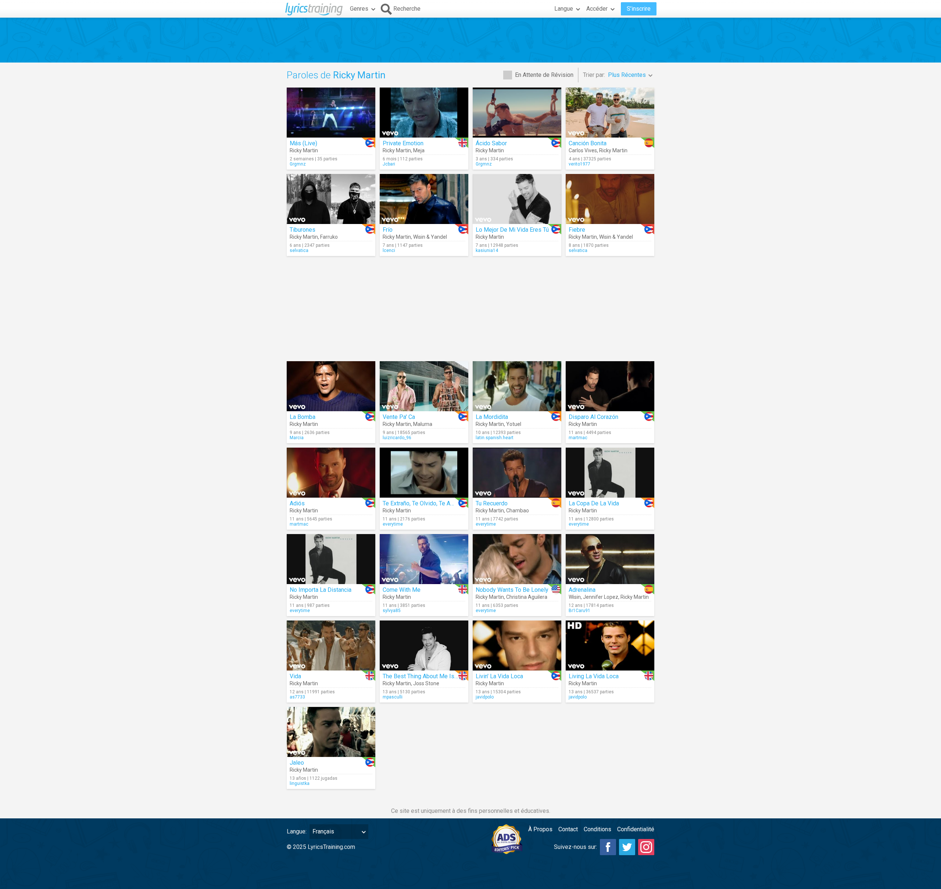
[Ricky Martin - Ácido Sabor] (517, 113)
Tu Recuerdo (492, 503)
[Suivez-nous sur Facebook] (608, 847)
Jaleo (297, 762)
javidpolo (485, 697)
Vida (295, 676)
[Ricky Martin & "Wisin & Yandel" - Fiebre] (610, 199)
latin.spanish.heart (495, 437)
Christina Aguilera (526, 597)
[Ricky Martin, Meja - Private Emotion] (424, 113)
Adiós (297, 503)
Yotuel (513, 424)
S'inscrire (639, 8)
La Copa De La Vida (594, 503)
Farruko (329, 237)
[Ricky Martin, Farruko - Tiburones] (331, 199)
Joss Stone (426, 683)
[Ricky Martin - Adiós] (331, 473)
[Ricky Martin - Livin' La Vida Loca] (517, 645)
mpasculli (392, 697)
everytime (393, 524)
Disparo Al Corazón (593, 416)
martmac (578, 437)
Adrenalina (582, 589)
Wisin (575, 597)
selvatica (299, 250)
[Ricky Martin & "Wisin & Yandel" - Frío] (424, 199)
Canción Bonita (588, 143)
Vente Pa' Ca (399, 416)
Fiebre (577, 229)
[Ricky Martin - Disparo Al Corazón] (610, 386)
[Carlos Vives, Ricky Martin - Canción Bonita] (610, 113)
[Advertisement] (470, 40)
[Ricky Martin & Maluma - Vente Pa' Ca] (424, 386)
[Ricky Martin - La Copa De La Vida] (610, 473)
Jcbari (389, 164)
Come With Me (402, 589)
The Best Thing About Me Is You (424, 676)
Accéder (597, 8)
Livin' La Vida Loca (499, 676)
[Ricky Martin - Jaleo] (331, 732)
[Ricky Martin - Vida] (331, 645)
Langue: (297, 831)
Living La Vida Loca (594, 676)
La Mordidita (492, 416)
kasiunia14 (487, 250)
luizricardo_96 (397, 437)
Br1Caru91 (579, 610)
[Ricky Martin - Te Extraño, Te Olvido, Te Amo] (424, 473)
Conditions (597, 829)
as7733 (297, 697)
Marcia (297, 437)
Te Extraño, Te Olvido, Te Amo (420, 503)
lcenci (389, 250)
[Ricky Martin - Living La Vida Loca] (610, 645)
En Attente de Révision (544, 74)
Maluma (422, 424)
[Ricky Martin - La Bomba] (331, 386)
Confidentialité (635, 829)
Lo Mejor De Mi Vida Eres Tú (512, 229)
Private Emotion (403, 143)
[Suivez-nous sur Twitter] (627, 847)
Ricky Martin (304, 150)
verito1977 (579, 164)
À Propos (540, 829)
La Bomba (302, 416)
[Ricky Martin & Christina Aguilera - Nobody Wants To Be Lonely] (517, 559)
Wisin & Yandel (430, 237)
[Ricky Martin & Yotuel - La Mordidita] (517, 386)
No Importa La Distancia (320, 589)
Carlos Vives (583, 150)
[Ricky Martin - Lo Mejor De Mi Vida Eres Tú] (517, 199)
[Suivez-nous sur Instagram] (646, 847)
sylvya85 (392, 610)
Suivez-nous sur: (575, 846)
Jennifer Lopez (600, 597)
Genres (359, 8)
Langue (563, 8)
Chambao (517, 510)
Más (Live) (303, 143)
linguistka (300, 783)
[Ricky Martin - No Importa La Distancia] (331, 559)
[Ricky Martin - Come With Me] (424, 559)
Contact (568, 829)
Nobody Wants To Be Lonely (512, 589)
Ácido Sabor (491, 143)
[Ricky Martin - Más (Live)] (331, 113)
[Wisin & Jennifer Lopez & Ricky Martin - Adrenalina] (610, 559)
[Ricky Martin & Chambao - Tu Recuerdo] (517, 473)
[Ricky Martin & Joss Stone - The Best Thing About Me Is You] (424, 645)
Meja (419, 150)
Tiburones (302, 229)
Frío (388, 229)
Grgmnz (298, 164)
